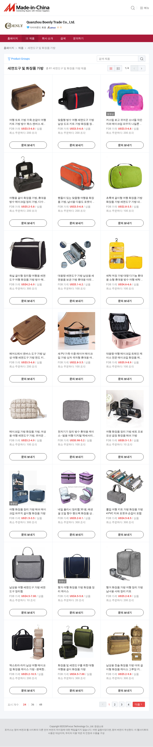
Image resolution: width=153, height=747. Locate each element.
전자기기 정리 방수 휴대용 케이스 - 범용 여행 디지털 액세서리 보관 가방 (76, 435)
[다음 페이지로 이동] (141, 68)
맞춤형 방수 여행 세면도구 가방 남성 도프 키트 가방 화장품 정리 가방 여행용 (76, 123)
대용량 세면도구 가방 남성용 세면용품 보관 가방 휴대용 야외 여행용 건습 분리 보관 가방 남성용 (76, 279)
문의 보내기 (28, 145)
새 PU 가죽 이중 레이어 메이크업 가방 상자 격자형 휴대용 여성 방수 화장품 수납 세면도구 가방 (76, 357)
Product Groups (20, 58)
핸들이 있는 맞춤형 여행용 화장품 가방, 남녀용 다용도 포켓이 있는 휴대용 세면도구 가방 (76, 201)
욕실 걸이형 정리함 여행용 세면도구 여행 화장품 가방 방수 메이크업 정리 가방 (27, 279)
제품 (32, 38)
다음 (137, 704)
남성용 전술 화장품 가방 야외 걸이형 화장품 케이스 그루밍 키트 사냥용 (124, 669)
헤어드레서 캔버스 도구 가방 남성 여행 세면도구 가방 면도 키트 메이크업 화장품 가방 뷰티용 (27, 357)
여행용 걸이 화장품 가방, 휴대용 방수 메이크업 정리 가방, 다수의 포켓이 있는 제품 (27, 201)
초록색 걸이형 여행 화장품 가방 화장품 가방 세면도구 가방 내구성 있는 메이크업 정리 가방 (124, 201)
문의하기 (78, 38)
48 (40, 704)
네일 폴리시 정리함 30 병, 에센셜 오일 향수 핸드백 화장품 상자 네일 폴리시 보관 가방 (76, 513)
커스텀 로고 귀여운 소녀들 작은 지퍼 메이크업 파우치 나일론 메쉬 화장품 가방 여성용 (124, 123)
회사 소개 (47, 38)
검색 (63, 38)
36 (32, 704)
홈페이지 (12, 38)
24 (24, 704)
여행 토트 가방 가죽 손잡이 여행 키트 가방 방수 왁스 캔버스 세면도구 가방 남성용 (27, 123)
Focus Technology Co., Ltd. (80, 726)
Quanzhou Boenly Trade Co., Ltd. (50, 22)
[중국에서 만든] (27, 7)
